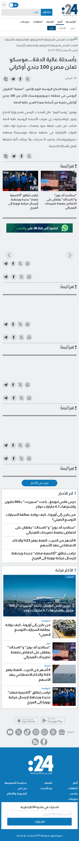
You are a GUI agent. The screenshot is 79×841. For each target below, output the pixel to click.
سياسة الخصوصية (15, 782)
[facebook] (43, 741)
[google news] (61, 732)
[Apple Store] (26, 723)
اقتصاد (50, 21)
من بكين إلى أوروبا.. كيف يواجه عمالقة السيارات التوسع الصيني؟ (27, 630)
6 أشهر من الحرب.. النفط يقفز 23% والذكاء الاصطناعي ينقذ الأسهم (28, 675)
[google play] (53, 723)
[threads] (53, 732)
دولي (51, 28)
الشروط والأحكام (17, 793)
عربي (72, 28)
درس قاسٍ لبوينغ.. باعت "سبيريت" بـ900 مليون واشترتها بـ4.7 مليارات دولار (41, 608)
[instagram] (35, 732)
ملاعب (74, 793)
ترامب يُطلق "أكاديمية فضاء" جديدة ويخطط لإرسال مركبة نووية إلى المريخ (23, 201)
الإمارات (62, 28)
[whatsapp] (44, 732)
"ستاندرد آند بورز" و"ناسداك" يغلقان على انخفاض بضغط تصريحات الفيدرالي (61, 201)
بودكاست (46, 788)
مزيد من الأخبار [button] (39, 483)
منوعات (25, 21)
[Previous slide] (9, 255)
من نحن (22, 788)
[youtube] (10, 732)
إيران (36, 12)
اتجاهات (37, 21)
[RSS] (35, 741)
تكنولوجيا (46, 621)
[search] (4, 4)
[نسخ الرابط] (6, 79)
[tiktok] (27, 732)
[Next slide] (70, 255)
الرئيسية (71, 21)
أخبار (59, 21)
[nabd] (70, 732)
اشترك (39, 821)
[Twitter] (18, 732)
